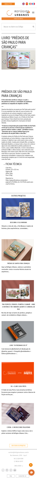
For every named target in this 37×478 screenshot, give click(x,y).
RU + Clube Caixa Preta (18, 386)
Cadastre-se (22, 476)
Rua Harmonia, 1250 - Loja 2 (18, 455)
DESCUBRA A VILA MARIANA (18, 222)
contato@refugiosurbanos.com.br (18, 452)
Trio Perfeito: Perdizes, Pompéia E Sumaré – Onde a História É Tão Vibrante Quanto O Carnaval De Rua (18, 306)
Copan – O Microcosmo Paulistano (18, 427)
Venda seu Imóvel (18, 18)
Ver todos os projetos (19, 445)
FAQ (11, 476)
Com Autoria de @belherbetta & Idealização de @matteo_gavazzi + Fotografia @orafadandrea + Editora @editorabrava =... (16, 351)
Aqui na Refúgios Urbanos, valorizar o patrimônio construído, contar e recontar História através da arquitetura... (16, 269)
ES (27, 4)
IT (30, 4)
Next (32, 62)
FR (33, 4)
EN (23, 4)
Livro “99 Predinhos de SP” (19, 345)
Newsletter (8, 4)
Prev (4, 62)
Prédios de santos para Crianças (18, 263)
